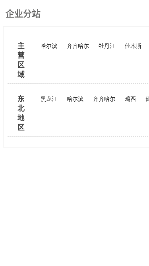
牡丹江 (107, 46)
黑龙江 (49, 99)
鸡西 (130, 99)
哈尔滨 (49, 46)
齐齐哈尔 (78, 46)
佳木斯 (133, 46)
